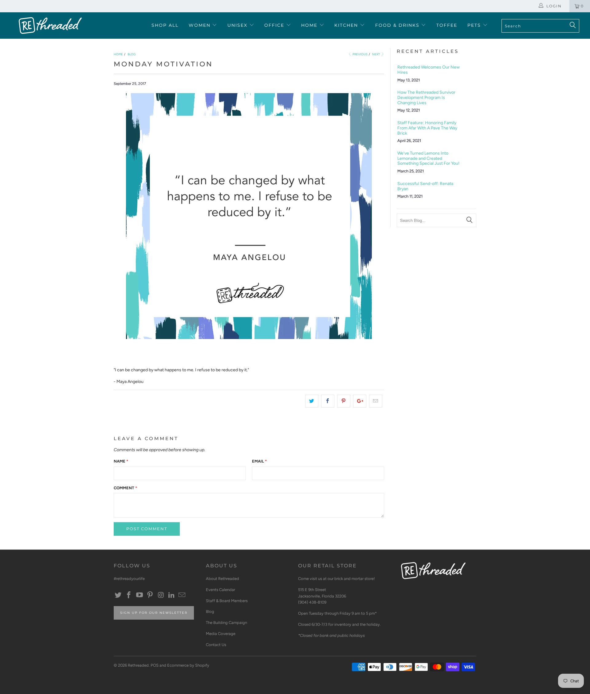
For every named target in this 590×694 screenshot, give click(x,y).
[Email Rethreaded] (182, 595)
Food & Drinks (398, 25)
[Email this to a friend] (375, 401)
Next (376, 54)
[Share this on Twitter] (311, 401)
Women (200, 25)
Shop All (165, 25)
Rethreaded (138, 665)
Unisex (238, 25)
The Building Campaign (226, 622)
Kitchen (347, 25)
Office (275, 25)
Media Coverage (220, 633)
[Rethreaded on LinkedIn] (171, 595)
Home (310, 25)
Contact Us (216, 644)
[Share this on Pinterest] (343, 401)
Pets (475, 25)
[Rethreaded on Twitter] (118, 595)
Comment (125, 488)
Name (121, 461)
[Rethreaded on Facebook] (129, 595)
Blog (210, 611)
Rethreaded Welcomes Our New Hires (428, 70)
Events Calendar (220, 589)
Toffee (446, 25)
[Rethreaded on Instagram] (161, 595)
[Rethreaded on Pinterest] (150, 595)
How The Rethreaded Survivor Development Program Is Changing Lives (426, 97)
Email (259, 461)
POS (155, 665)
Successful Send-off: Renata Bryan (425, 186)
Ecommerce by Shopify (188, 665)
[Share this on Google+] (359, 401)
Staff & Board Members (227, 600)
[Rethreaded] (50, 25)
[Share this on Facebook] (327, 401)
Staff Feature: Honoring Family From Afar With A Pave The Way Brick (427, 128)
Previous (360, 54)
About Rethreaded (222, 578)
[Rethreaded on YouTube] (139, 595)
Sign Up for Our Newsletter (153, 613)
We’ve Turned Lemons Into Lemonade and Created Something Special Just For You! (428, 158)
